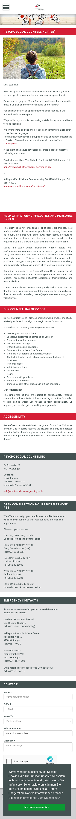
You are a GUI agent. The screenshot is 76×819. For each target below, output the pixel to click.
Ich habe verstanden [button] (36, 807)
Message (9, 740)
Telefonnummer (13, 728)
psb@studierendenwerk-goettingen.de (23, 491)
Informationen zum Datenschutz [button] (40, 797)
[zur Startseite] (38, 6)
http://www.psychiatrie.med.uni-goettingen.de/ (27, 167)
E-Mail (8, 704)
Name (8, 692)
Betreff (8, 716)
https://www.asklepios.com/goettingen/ (24, 186)
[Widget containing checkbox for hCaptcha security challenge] (30, 761)
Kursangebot (10, 143)
